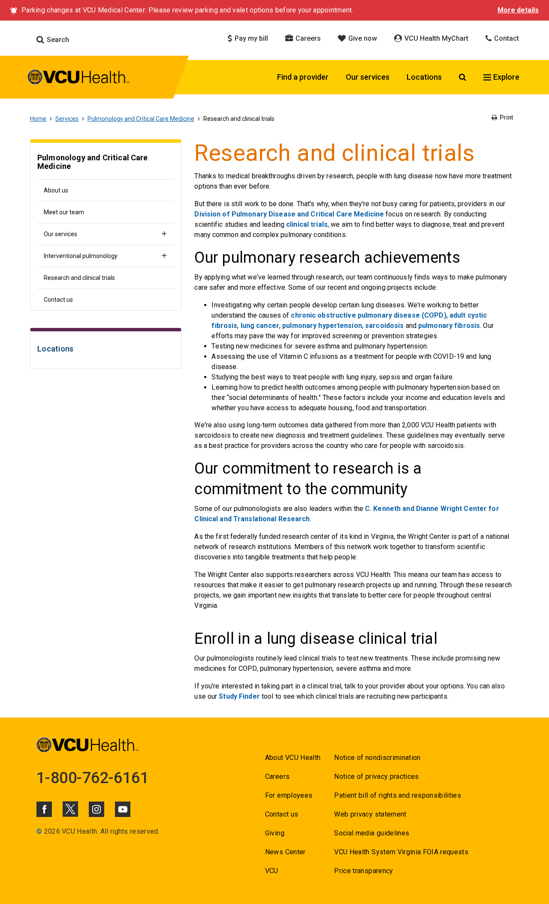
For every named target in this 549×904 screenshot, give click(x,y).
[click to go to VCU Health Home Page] (78, 78)
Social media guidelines (371, 833)
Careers (307, 38)
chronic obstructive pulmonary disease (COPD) (368, 315)
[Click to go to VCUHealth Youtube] (122, 809)
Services (66, 118)
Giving (274, 833)
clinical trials (307, 224)
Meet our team (64, 212)
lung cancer (260, 325)
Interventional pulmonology (81, 255)
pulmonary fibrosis (449, 325)
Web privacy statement (370, 814)
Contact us (58, 299)
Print (505, 117)
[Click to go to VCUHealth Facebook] (44, 809)
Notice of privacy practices (376, 776)
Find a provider (303, 76)
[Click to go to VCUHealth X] (70, 809)
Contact (505, 38)
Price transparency (363, 871)
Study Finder (239, 696)
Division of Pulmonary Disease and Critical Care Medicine (289, 214)
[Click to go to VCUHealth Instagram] (96, 809)
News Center (285, 852)
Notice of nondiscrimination (377, 758)
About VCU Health (292, 758)
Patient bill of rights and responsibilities (397, 795)
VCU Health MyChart (435, 38)
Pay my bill (250, 38)
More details (518, 10)
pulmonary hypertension (322, 325)
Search (57, 40)
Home (38, 118)
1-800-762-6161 (92, 778)
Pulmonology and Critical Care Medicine (140, 118)
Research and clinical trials (79, 277)
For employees (288, 795)
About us (56, 190)
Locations (424, 76)
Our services (367, 76)
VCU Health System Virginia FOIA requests (401, 852)
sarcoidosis (384, 325)
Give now (362, 38)
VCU (271, 871)
